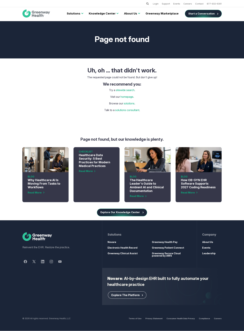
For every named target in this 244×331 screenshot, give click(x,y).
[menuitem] (73, 13)
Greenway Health (41, 13)
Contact (199, 3)
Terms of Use (135, 318)
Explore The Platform (125, 295)
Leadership (209, 253)
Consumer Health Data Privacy (180, 318)
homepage (127, 96)
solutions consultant (127, 110)
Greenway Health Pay (164, 242)
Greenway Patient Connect (168, 247)
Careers (187, 3)
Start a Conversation (201, 13)
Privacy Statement (154, 318)
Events (176, 3)
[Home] (56, 236)
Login (156, 3)
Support (166, 3)
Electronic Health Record (122, 247)
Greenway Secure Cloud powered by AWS (166, 254)
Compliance (204, 318)
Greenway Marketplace (162, 13)
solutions (129, 103)
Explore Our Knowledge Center (120, 212)
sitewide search (125, 90)
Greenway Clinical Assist (123, 253)
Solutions (73, 13)
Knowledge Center (102, 13)
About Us (130, 13)
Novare (112, 242)
